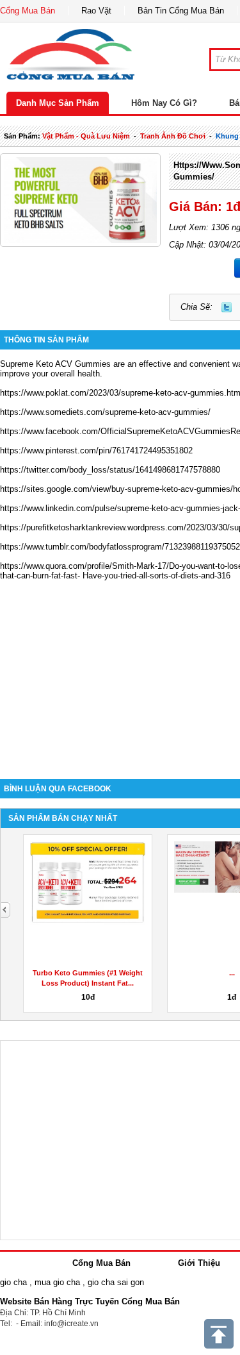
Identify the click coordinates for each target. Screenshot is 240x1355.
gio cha (13, 1282)
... (232, 973)
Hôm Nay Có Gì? (164, 103)
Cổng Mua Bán (27, 10)
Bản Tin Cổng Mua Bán (181, 10)
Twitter (226, 307)
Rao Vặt (96, 10)
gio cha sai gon (116, 1282)
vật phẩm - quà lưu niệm (86, 136)
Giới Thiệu (199, 1263)
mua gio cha (57, 1282)
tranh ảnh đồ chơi (172, 136)
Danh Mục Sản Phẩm (57, 103)
